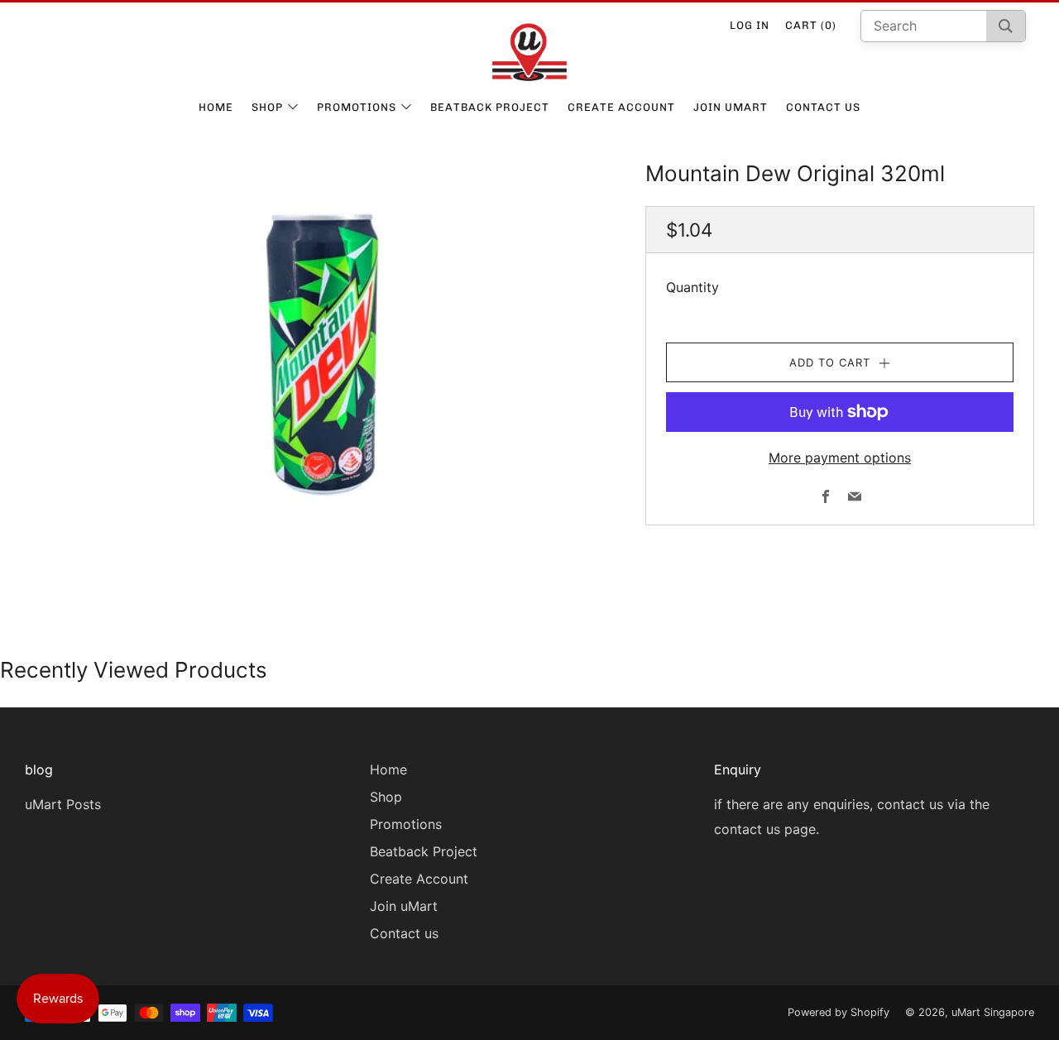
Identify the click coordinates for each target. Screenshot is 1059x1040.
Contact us (823, 107)
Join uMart (730, 107)
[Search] (1005, 26)
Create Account (621, 107)
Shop (267, 107)
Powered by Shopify (838, 1012)
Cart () (810, 25)
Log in (749, 25)
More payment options (840, 457)
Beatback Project (489, 107)
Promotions (356, 107)
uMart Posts (63, 804)
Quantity (692, 287)
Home (216, 107)
